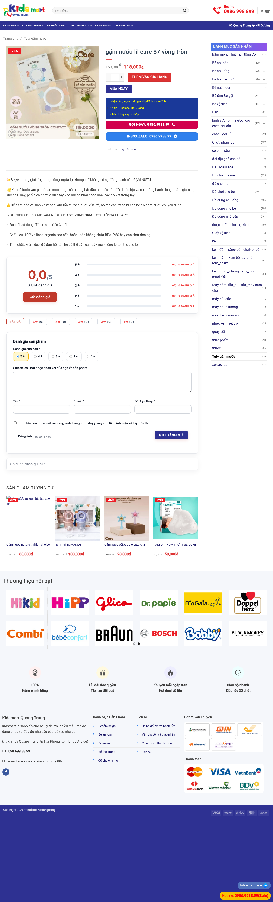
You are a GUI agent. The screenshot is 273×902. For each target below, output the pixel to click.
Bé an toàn (102, 25)
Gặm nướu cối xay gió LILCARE (124, 544)
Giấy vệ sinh (221, 233)
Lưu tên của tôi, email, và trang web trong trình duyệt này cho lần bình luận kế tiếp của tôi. (85, 423)
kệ (214, 241)
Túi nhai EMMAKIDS (68, 544)
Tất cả (15, 321)
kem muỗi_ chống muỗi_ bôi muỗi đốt (233, 274)
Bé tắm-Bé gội (80, 25)
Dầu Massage (222, 167)
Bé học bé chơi (223, 79)
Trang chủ (10, 38)
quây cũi (218, 332)
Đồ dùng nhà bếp (225, 216)
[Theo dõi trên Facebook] (5, 772)
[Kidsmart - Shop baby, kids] (24, 10)
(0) (38, 321)
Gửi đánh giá (40, 297)
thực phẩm (220, 340)
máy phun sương (225, 307)
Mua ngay (119, 89)
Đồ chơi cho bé (31, 25)
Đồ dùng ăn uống (225, 200)
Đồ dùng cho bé (224, 208)
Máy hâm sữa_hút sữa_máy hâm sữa (237, 288)
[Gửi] (184, 10)
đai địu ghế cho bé (226, 159)
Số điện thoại (145, 401)
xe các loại (220, 365)
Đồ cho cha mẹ (223, 175)
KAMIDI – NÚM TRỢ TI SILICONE (174, 544)
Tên (17, 401)
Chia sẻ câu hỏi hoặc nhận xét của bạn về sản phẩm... (51, 368)
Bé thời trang (56, 25)
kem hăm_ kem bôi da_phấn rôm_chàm (233, 260)
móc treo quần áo (225, 315)
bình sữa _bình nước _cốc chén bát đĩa (231, 123)
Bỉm (215, 112)
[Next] (198, 529)
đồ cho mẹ (220, 184)
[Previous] (6, 529)
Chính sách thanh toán (157, 743)
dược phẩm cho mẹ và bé (231, 225)
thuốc (216, 348)
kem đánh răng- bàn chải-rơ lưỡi (236, 250)
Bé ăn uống (123, 25)
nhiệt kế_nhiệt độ (225, 323)
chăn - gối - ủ (221, 134)
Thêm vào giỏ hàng (149, 77)
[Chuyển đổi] (264, 62)
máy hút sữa (221, 299)
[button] (265, 10)
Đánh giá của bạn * (26, 349)
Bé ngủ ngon (221, 88)
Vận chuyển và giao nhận (158, 734)
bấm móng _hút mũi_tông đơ (234, 54)
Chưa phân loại (223, 142)
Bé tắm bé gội (107, 726)
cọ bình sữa (221, 151)
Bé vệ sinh (9, 25)
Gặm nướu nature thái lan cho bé (28, 544)
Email (79, 401)
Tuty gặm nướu (35, 38)
